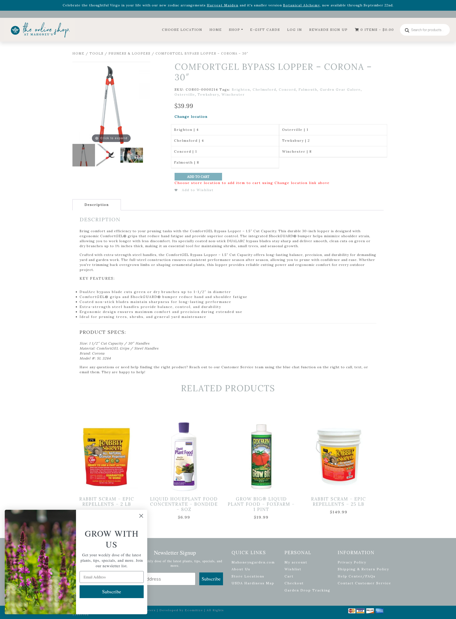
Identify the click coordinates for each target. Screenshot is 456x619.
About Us (241, 569)
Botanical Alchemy (301, 5)
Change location (191, 116)
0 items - (376, 30)
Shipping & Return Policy (363, 569)
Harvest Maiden (222, 5)
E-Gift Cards (265, 30)
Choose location (182, 30)
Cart (289, 576)
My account (296, 562)
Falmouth (308, 89)
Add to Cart (198, 177)
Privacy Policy (352, 562)
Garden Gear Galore (340, 89)
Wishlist (293, 569)
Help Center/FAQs (356, 576)
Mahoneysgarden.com (253, 562)
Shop (234, 30)
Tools (97, 54)
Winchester (233, 94)
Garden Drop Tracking (307, 590)
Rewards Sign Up (328, 30)
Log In (294, 30)
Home (215, 30)
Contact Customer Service (364, 583)
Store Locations (248, 576)
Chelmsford (264, 89)
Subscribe (211, 579)
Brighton (241, 89)
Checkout (294, 583)
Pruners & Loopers (130, 54)
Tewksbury (208, 94)
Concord (287, 89)
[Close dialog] (141, 516)
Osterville (185, 94)
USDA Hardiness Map (253, 583)
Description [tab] (97, 205)
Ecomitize (194, 610)
